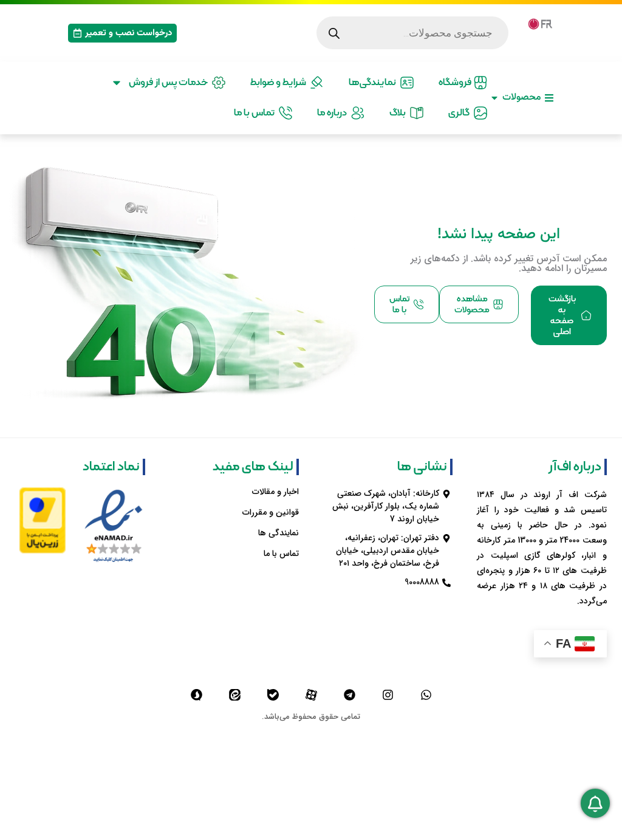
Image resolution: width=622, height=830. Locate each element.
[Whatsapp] (425, 694)
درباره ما (333, 113)
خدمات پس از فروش (170, 82)
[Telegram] (349, 694)
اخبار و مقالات (275, 491)
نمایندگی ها (278, 533)
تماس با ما (256, 113)
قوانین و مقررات (270, 512)
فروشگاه (456, 82)
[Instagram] (387, 694)
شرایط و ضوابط (280, 82)
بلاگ (399, 113)
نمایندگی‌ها (374, 82)
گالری (460, 113)
